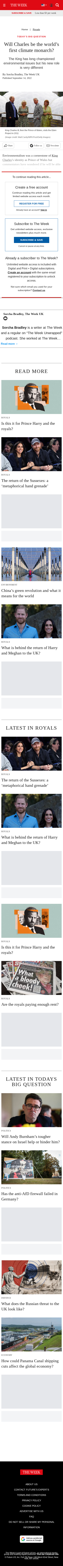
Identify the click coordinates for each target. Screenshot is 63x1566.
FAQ (31, 1516)
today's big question (31, 37)
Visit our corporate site (48, 1554)
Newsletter (54, 145)
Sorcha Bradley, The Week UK (23, 74)
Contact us (39, 290)
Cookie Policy (31, 1505)
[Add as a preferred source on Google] (31, 1539)
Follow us (38, 145)
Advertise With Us (31, 1511)
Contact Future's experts (31, 1489)
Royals (36, 29)
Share (10, 145)
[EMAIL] (6, 318)
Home (25, 29)
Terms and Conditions (31, 1495)
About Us (31, 1484)
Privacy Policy (31, 1500)
